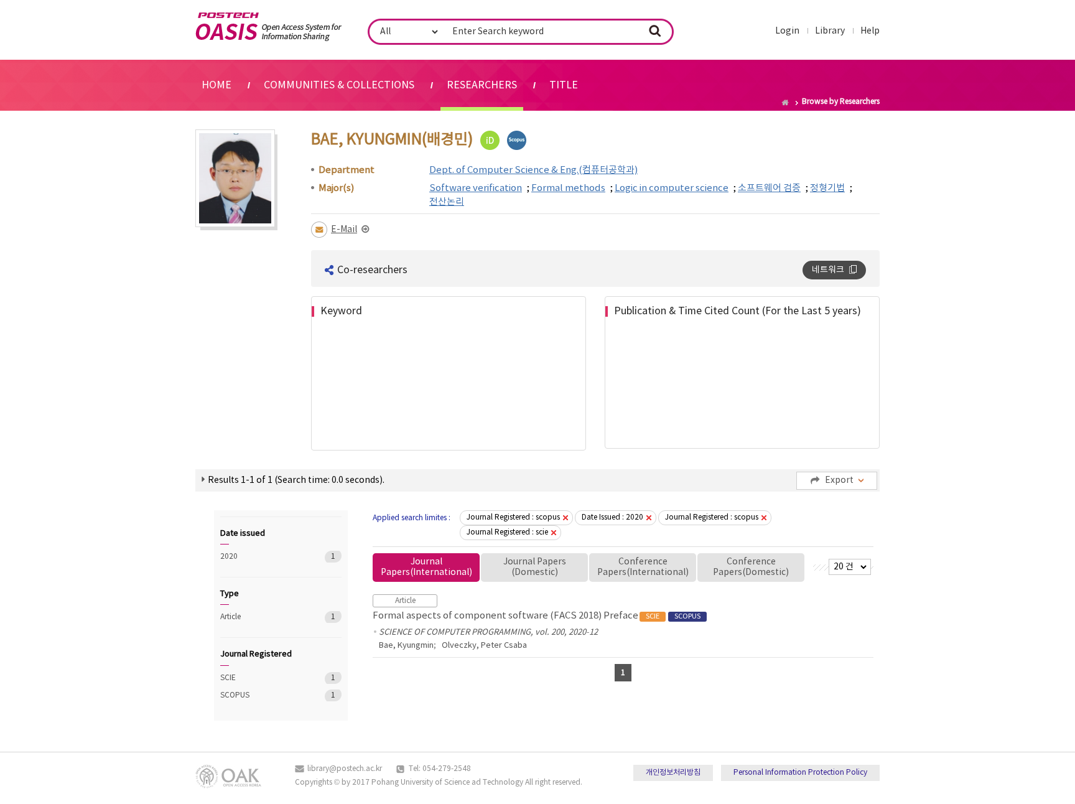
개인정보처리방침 (673, 773)
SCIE (263, 678)
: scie (507, 532)
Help (870, 31)
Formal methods (568, 188)
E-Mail (344, 230)
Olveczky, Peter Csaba (484, 645)
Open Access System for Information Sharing (268, 26)
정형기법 (827, 188)
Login (787, 31)
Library (830, 31)
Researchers (482, 85)
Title (563, 85)
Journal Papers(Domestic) (534, 567)
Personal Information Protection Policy (800, 773)
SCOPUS (263, 695)
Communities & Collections (339, 85)
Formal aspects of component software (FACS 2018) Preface (536, 615)
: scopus (513, 517)
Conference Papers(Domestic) (751, 567)
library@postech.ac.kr (344, 769)
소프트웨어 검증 (769, 188)
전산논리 (446, 202)
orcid (490, 140)
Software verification (475, 188)
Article (263, 617)
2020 (263, 557)
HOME (216, 85)
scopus (516, 140)
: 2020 (612, 517)
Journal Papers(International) (426, 567)
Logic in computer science (671, 188)
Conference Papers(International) (643, 567)
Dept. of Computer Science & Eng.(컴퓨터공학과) (533, 170)
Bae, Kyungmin (406, 645)
